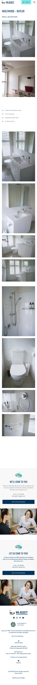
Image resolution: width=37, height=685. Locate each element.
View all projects (7, 460)
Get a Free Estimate (18, 502)
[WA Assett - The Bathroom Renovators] (8, 2)
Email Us (18, 663)
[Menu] (34, 2)
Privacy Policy (18, 673)
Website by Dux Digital (18, 678)
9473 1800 (18, 496)
